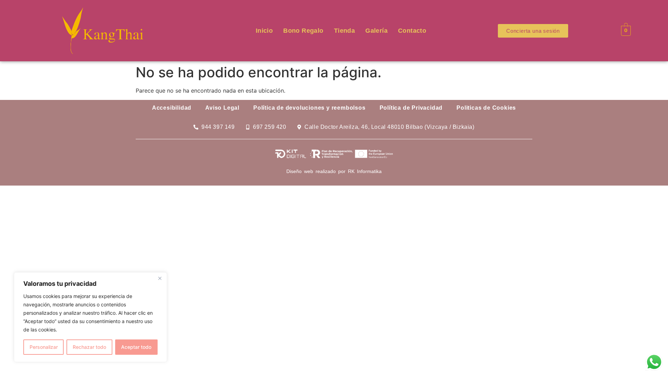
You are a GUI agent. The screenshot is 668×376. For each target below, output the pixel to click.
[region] (90, 317)
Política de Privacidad (411, 108)
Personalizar (44, 347)
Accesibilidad (171, 108)
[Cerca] (160, 278)
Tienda (344, 30)
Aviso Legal (222, 108)
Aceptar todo (136, 347)
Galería (376, 30)
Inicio (264, 30)
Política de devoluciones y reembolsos (309, 108)
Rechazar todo (89, 347)
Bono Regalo (303, 30)
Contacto (412, 30)
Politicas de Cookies (486, 108)
